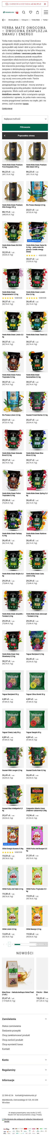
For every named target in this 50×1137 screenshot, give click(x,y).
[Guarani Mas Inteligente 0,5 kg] (13, 795)
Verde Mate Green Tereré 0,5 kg (36, 336)
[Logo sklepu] (10, 12)
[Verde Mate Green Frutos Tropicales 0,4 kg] (13, 480)
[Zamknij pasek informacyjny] (45, 4)
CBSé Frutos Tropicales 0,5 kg (36, 890)
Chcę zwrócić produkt (12, 1040)
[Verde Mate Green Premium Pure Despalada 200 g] (13, 151)
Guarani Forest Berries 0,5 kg (37, 415)
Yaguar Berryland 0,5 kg (35, 654)
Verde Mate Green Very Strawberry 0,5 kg (10, 655)
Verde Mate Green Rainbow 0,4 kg (36, 535)
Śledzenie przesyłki (11, 1030)
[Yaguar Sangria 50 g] (37, 719)
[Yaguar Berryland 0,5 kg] (37, 641)
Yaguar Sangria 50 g (33, 732)
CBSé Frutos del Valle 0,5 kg (12, 889)
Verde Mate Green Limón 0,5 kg (12, 336)
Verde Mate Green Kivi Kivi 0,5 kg (12, 246)
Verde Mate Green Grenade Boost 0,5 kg (12, 454)
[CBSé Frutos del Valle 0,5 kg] (13, 876)
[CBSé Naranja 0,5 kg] (37, 916)
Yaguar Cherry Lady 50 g (11, 732)
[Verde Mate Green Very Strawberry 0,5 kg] (13, 641)
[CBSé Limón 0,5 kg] (13, 916)
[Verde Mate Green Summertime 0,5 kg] (37, 361)
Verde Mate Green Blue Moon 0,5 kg (34, 454)
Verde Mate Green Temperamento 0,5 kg (10, 293)
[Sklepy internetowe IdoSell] (25, 1120)
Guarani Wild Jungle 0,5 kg (12, 770)
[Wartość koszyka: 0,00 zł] (37, 12)
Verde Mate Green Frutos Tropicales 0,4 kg (11, 494)
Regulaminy (8, 1069)
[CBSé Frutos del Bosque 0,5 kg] (37, 835)
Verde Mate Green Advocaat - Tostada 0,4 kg (36, 615)
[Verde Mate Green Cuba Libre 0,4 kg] (37, 560)
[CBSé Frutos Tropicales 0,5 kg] (37, 876)
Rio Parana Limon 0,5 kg (11, 415)
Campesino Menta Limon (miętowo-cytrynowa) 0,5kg (36, 809)
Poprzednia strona (26, 135)
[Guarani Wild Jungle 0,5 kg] (13, 757)
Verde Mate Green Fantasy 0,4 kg (12, 535)
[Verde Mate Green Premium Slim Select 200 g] (37, 151)
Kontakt (6, 1049)
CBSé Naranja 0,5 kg (33, 929)
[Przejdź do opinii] (32, 255)
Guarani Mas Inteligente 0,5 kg (12, 809)
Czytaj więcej (7, 108)
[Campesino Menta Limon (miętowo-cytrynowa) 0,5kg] (37, 795)
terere (25, 103)
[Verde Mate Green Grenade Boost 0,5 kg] (13, 440)
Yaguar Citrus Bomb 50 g (35, 694)
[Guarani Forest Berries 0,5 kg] (37, 402)
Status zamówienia (11, 1026)
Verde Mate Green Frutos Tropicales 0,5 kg (11, 376)
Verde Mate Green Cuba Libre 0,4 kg (35, 575)
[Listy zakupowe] (30, 12)
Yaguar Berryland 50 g (10, 694)
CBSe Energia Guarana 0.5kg (12, 849)
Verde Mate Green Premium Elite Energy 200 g (12, 206)
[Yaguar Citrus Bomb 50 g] (37, 681)
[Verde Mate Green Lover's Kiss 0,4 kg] (37, 279)
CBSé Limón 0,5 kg (9, 929)
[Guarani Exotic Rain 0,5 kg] (37, 757)
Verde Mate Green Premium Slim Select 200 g (36, 166)
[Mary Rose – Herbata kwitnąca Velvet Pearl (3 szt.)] (18, 974)
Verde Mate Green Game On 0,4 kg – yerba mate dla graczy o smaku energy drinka (36, 248)
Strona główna (13, 20)
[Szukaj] (23, 12)
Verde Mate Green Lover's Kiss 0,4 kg (35, 293)
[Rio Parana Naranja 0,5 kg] (37, 192)
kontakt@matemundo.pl (25, 1095)
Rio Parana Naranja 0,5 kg (35, 205)
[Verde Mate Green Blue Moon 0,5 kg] (37, 440)
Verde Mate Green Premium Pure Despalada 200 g (12, 166)
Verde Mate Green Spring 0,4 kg (37, 494)
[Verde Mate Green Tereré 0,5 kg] (37, 321)
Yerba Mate (36, 20)
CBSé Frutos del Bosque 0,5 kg (36, 850)
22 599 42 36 (7, 1095)
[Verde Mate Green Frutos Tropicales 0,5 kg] (13, 361)
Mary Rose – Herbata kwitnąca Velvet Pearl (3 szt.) (18, 993)
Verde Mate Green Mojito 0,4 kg (12, 575)
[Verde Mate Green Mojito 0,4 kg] (13, 560)
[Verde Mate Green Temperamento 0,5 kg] (13, 279)
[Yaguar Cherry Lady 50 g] (13, 719)
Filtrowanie (25, 127)
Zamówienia (9, 1019)
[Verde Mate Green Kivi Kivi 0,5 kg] (13, 232)
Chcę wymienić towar (12, 1044)
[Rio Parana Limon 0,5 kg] (13, 402)
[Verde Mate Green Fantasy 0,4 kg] (13, 520)
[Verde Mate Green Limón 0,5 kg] (13, 321)
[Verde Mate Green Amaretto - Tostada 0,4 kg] (13, 601)
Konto (5, 1059)
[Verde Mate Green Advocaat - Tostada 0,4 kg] (37, 601)
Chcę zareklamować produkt (16, 1035)
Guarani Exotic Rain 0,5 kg (36, 770)
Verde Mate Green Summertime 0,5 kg (33, 376)
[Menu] (46, 12)
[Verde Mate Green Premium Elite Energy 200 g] (13, 192)
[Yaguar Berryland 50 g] (13, 681)
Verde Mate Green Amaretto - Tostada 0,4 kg (13, 615)
